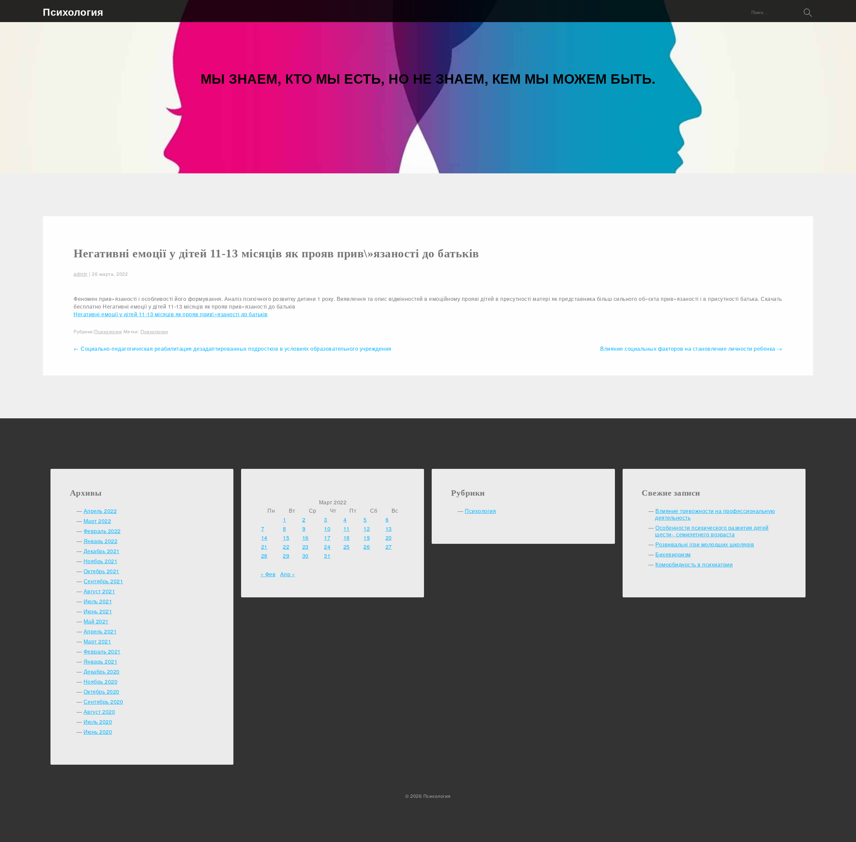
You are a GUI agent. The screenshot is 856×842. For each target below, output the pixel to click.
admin (81, 273)
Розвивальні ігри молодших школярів (704, 544)
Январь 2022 (101, 541)
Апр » (287, 574)
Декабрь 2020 (102, 671)
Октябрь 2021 (101, 571)
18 (346, 537)
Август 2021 (99, 591)
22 (286, 547)
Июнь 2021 (98, 611)
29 (286, 556)
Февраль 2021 (102, 651)
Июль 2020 (98, 722)
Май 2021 (96, 621)
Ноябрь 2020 (101, 681)
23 (305, 547)
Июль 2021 (98, 601)
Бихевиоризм (673, 554)
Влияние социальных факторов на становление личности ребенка (691, 348)
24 (327, 547)
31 (327, 556)
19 (366, 537)
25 (346, 547)
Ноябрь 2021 (101, 561)
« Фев (268, 574)
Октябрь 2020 (101, 691)
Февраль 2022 (102, 531)
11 (346, 528)
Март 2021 (97, 641)
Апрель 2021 (100, 631)
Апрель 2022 (100, 511)
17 (327, 537)
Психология (73, 11)
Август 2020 (99, 711)
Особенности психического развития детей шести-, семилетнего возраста (712, 531)
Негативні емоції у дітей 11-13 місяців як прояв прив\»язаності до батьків (276, 253)
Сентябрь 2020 (103, 701)
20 (389, 537)
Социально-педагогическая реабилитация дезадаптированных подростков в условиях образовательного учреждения (233, 348)
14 (264, 537)
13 (389, 528)
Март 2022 (97, 521)
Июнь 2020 (98, 732)
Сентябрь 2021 (103, 581)
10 (327, 528)
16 (305, 537)
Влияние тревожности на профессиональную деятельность (715, 514)
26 (366, 547)
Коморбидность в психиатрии (694, 564)
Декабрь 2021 (102, 551)
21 (264, 547)
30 (305, 556)
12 (366, 528)
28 (264, 556)
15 (286, 537)
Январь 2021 (101, 661)
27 (389, 547)
